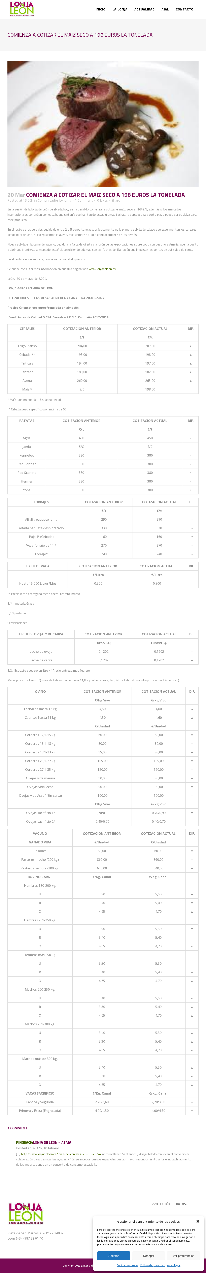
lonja (67, 200)
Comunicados (48, 200)
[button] (198, 1221)
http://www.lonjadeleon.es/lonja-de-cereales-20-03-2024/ (61, 1154)
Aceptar (113, 1255)
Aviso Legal (173, 1265)
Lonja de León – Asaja (52, 1142)
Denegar (148, 1255)
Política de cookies (127, 1265)
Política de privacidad (152, 1265)
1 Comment (84, 200)
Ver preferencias (183, 1255)
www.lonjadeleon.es (102, 268)
